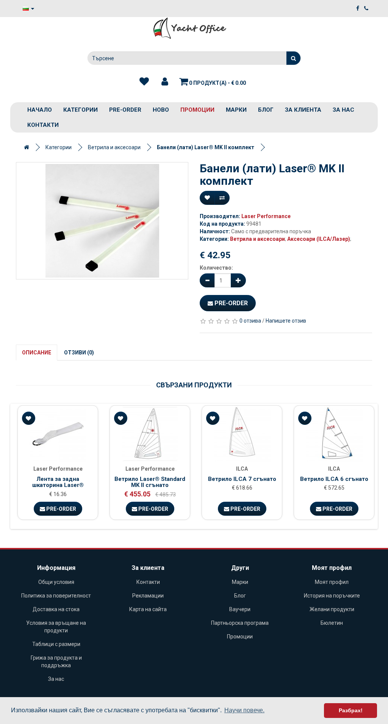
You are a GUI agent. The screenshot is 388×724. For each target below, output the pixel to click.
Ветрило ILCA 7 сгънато (242, 479)
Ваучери (239, 609)
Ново (161, 109)
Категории (80, 109)
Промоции (197, 109)
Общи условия (56, 582)
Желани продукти (332, 609)
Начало (39, 109)
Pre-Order (230, 303)
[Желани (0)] (144, 82)
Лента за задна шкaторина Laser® (58, 482)
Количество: (216, 268)
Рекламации (148, 596)
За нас (343, 109)
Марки (236, 109)
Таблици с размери (56, 644)
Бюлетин (332, 623)
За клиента (303, 109)
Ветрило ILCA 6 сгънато (334, 479)
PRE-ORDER (125, 109)
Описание (36, 353)
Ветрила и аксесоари (114, 147)
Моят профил (332, 582)
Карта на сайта (148, 609)
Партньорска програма (240, 623)
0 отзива (250, 321)
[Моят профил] (164, 82)
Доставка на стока (56, 609)
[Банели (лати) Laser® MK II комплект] (102, 220)
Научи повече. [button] (244, 710)
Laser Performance (266, 216)
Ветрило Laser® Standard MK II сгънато (149, 482)
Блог (266, 109)
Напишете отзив (286, 321)
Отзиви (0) (79, 353)
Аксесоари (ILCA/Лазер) (318, 239)
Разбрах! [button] (351, 710)
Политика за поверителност (56, 596)
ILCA (242, 469)
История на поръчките (332, 596)
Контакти (43, 125)
